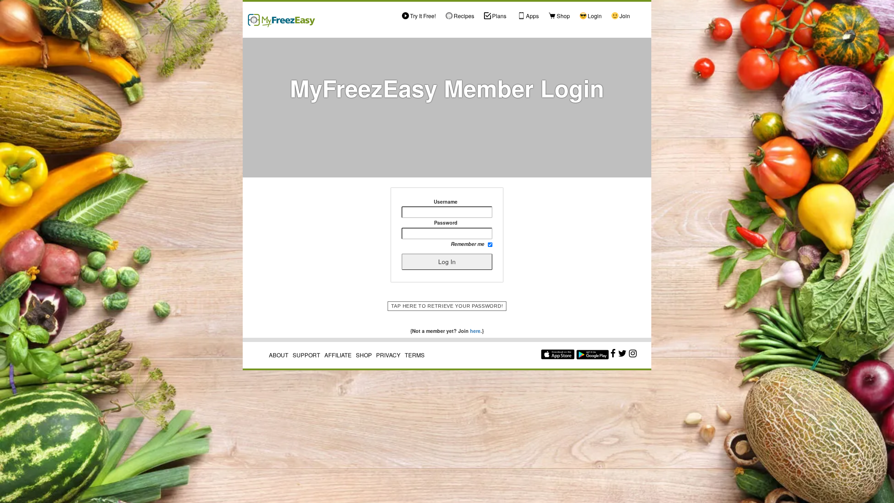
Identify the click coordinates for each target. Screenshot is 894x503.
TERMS (415, 355)
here (475, 330)
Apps (532, 16)
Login (595, 16)
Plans (499, 16)
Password (445, 222)
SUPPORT (306, 355)
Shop (563, 16)
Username (445, 201)
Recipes (464, 16)
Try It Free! (423, 16)
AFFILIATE (338, 355)
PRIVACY (388, 355)
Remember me (467, 244)
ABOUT (278, 355)
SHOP (364, 355)
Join (625, 16)
